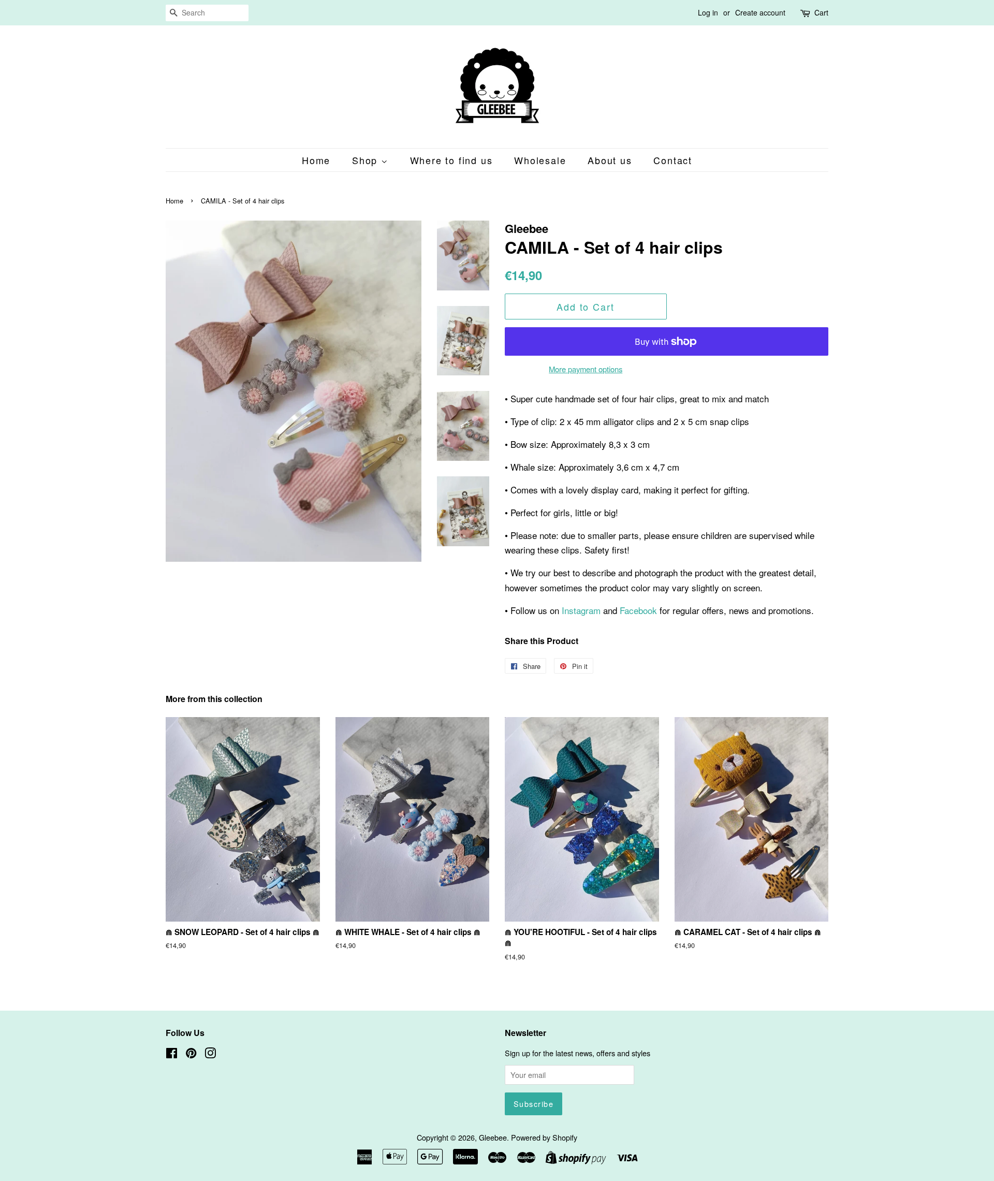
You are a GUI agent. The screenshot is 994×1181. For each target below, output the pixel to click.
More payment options (585, 368)
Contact (672, 160)
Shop (366, 160)
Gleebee (493, 1137)
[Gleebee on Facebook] (172, 1054)
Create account (760, 12)
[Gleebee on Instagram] (210, 1054)
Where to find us (451, 160)
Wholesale (540, 160)
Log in (708, 12)
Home (316, 160)
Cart (821, 12)
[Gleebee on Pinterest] (191, 1054)
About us (610, 160)
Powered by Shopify (544, 1137)
